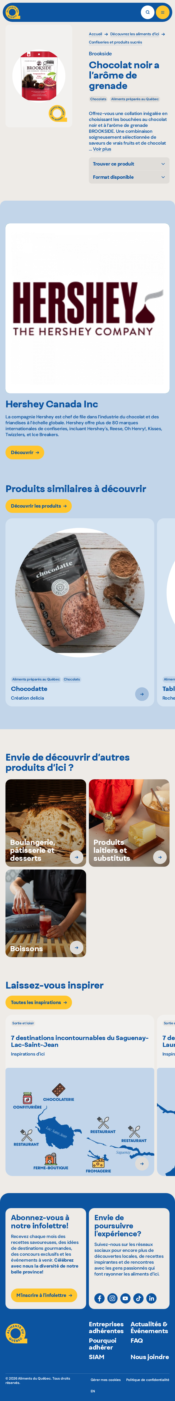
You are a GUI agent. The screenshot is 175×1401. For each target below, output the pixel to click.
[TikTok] (138, 1298)
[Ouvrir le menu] (163, 12)
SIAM (96, 1357)
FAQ (137, 1340)
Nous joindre (150, 1357)
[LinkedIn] (151, 1298)
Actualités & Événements (149, 1327)
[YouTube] (125, 1298)
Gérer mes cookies (106, 1380)
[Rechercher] (147, 12)
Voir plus (102, 149)
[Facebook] (99, 1298)
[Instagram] (112, 1298)
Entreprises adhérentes (106, 1327)
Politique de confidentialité (147, 1380)
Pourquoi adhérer (102, 1344)
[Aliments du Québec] (12, 12)
